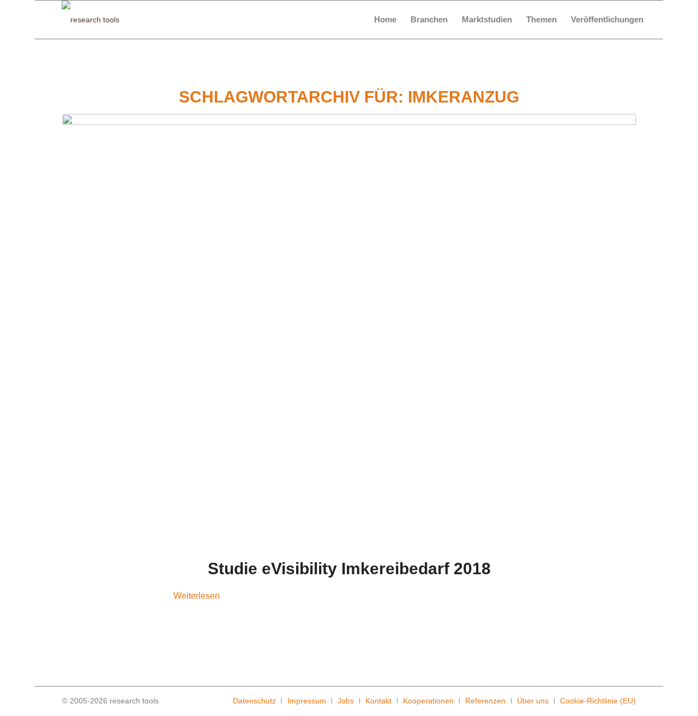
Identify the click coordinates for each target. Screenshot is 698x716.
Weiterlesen (196, 595)
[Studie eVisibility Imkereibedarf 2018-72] (349, 329)
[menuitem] (385, 20)
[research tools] (90, 20)
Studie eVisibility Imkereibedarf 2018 (349, 568)
